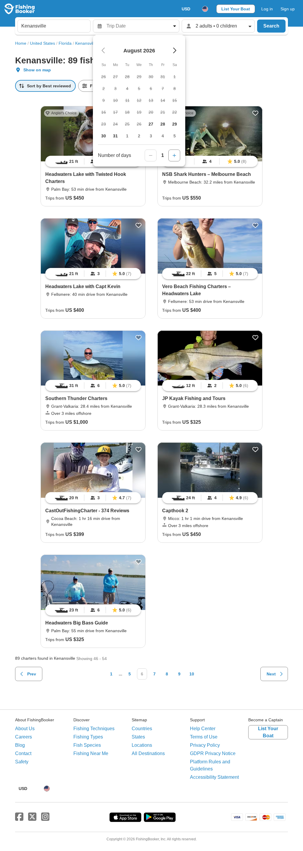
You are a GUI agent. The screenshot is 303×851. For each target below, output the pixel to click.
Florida (65, 43)
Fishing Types (88, 736)
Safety (21, 761)
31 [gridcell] (115, 136)
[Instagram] (45, 817)
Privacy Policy (205, 745)
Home (20, 43)
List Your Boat (235, 9)
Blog (20, 745)
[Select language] (205, 8)
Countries (142, 728)
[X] (32, 817)
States (138, 736)
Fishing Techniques (94, 728)
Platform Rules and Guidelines (210, 765)
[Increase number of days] (174, 155)
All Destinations (148, 753)
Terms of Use (203, 736)
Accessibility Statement (214, 777)
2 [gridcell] (139, 136)
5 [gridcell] (174, 136)
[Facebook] (19, 817)
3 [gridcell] (151, 136)
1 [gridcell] (127, 136)
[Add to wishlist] (255, 113)
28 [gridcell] (162, 124)
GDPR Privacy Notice (213, 753)
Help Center (202, 728)
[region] (210, 161)
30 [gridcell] (103, 136)
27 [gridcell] (151, 124)
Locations (142, 745)
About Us (25, 728)
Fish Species (87, 745)
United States (42, 43)
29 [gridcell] (174, 124)
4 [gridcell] (163, 136)
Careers (23, 736)
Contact (23, 753)
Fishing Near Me (90, 753)
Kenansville (85, 43)
